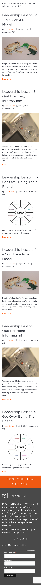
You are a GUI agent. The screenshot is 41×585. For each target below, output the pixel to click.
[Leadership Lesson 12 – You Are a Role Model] (20, 48)
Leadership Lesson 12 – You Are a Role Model (19, 20)
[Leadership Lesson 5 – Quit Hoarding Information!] (20, 128)
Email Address (10, 553)
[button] (29, 484)
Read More (6, 79)
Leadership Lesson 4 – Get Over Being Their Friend (20, 182)
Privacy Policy (15, 479)
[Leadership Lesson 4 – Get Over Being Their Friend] (20, 213)
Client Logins (20, 484)
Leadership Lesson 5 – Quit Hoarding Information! (20, 96)
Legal (30, 479)
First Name (8, 560)
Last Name (8, 567)
